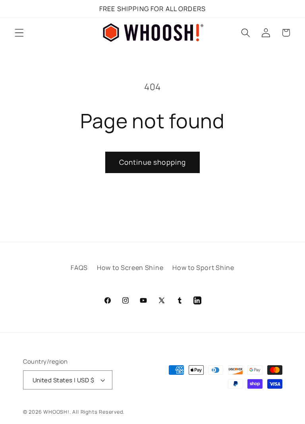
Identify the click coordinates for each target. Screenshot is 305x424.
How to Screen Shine (130, 267)
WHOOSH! (56, 412)
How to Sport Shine (203, 267)
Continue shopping (152, 162)
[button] (19, 33)
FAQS (79, 267)
